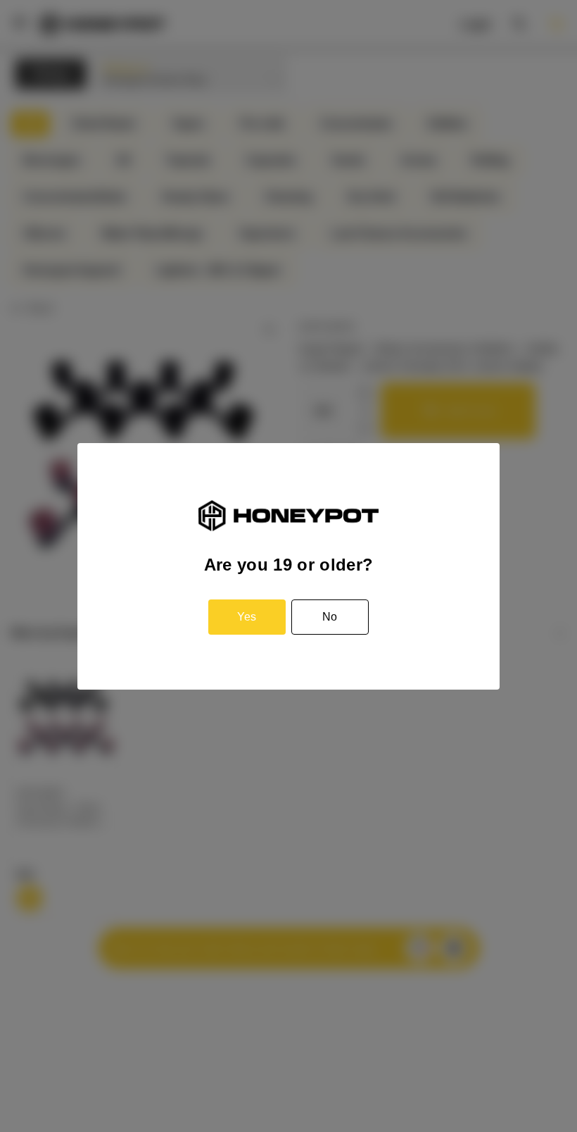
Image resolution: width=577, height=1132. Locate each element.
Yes (246, 617)
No (329, 617)
